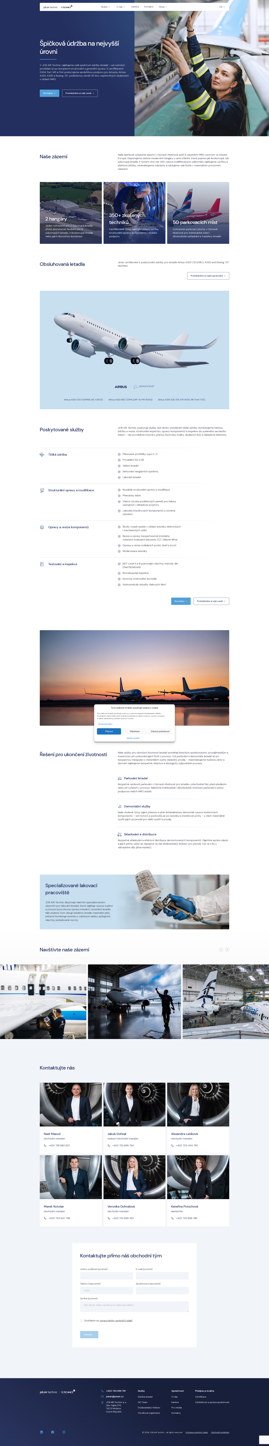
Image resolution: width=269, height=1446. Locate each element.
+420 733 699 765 (123, 1218)
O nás (174, 1396)
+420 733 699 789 (186, 1218)
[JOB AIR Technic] (57, 7)
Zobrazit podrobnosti (160, 731)
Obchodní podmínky (220, 1432)
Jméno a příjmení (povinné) (94, 1269)
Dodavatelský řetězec (149, 1407)
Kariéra (135, 6)
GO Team (142, 1402)
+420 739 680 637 (59, 1145)
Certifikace (200, 1396)
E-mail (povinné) (144, 1269)
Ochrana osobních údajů (197, 1432)
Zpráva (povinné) (89, 1298)
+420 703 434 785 (187, 1145)
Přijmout (109, 731)
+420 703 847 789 (59, 1218)
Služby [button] (104, 6)
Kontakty (149, 6)
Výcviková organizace (149, 1412)
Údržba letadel (145, 1396)
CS (220, 6)
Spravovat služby (105, 724)
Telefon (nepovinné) (90, 1283)
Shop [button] (162, 6)
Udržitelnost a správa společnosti (212, 1402)
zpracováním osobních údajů (116, 1320)
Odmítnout (134, 731)
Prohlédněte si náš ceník (78, 93)
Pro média (176, 1407)
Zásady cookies (133, 738)
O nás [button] (120, 6)
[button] (134, 1001)
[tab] (120, 386)
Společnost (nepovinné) (148, 1283)
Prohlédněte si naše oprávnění (207, 275)
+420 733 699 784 (123, 1145)
